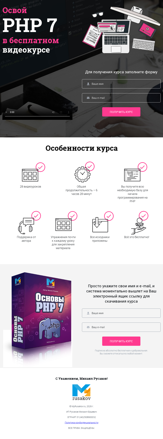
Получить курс (121, 112)
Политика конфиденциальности (81, 422)
